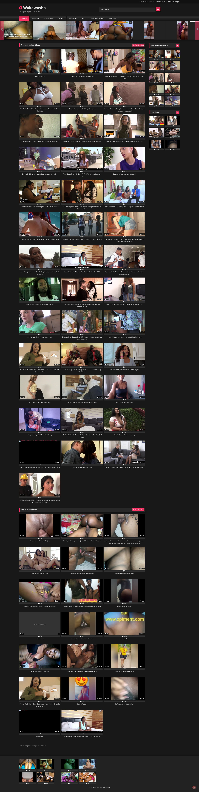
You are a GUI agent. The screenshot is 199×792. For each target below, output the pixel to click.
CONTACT (112, 18)
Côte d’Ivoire (73, 18)
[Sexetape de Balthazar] (182, 30)
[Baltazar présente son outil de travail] (149, 30)
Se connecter (160, 1)
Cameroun (35, 18)
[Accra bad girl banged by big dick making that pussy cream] (49, 30)
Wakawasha (34, 7)
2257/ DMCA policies (98, 18)
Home (25, 18)
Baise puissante (48, 18)
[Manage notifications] (194, 787)
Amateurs (61, 18)
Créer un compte (173, 1)
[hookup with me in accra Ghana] (16, 30)
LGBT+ (83, 18)
